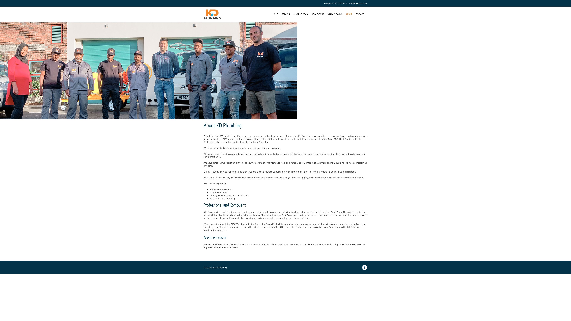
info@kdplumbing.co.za (357, 3)
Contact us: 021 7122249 (334, 3)
